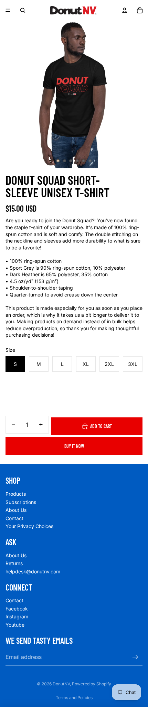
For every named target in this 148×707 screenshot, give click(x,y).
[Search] (22, 10)
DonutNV (61, 683)
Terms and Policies (74, 697)
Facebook (17, 608)
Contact (14, 518)
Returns (14, 563)
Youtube (15, 625)
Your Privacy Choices (29, 526)
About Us (16, 510)
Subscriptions (21, 502)
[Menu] (8, 10)
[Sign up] (135, 657)
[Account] (124, 10)
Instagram (17, 616)
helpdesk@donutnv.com (33, 571)
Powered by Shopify (91, 683)
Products (16, 494)
